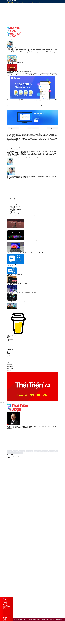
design (24, 451)
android (9, 157)
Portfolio (4, 600)
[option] (15, 200)
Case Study (4, 609)
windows (47, 157)
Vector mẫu (5, 620)
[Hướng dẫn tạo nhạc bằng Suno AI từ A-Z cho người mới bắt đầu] (32, 279)
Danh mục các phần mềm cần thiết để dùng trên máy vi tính (17, 62)
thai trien (43, 157)
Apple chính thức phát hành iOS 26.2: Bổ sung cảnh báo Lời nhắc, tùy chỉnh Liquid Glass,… (22, 309)
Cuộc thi (4, 611)
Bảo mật (4, 608)
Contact (8, 459)
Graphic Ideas (5, 601)
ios (29, 157)
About (8, 458)
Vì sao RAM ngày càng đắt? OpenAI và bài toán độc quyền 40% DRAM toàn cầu (20, 301)
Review (4, 614)
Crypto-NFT (5, 610)
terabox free (38, 157)
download (35, 451)
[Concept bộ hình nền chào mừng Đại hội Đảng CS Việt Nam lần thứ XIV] (32, 67)
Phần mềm (4, 619)
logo (49, 451)
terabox (33, 157)
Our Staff (8, 460)
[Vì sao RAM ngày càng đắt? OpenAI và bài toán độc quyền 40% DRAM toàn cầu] (32, 297)
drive (22, 157)
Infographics (5, 602)
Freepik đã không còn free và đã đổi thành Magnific (15, 228)
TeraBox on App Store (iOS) (11, 148)
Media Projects (5, 603)
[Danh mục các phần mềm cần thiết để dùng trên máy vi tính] (32, 58)
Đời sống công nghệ (6, 612)
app (12, 157)
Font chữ (4, 616)
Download (4, 615)
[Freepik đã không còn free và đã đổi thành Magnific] (32, 223)
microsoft (53, 451)
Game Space (5, 617)
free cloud (26, 157)
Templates (4, 604)
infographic (43, 451)
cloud (19, 157)
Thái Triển (8, 47)
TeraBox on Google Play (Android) (12, 149)
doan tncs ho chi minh (29, 451)
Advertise (8, 462)
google (40, 451)
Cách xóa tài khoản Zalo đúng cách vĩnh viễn (14, 264)
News (4, 607)
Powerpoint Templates (6, 606)
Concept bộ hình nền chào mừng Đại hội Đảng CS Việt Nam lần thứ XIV (19, 71)
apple (15, 157)
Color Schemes (5, 605)
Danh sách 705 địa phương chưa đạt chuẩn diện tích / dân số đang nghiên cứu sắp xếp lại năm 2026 (23, 2)
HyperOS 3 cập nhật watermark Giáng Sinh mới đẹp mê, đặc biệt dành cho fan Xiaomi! (21, 292)
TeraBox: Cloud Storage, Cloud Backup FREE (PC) (15, 147)
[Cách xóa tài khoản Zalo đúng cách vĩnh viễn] (32, 259)
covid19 (20, 451)
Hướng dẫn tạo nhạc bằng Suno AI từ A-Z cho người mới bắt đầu (18, 283)
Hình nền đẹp (5, 618)
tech (56, 451)
